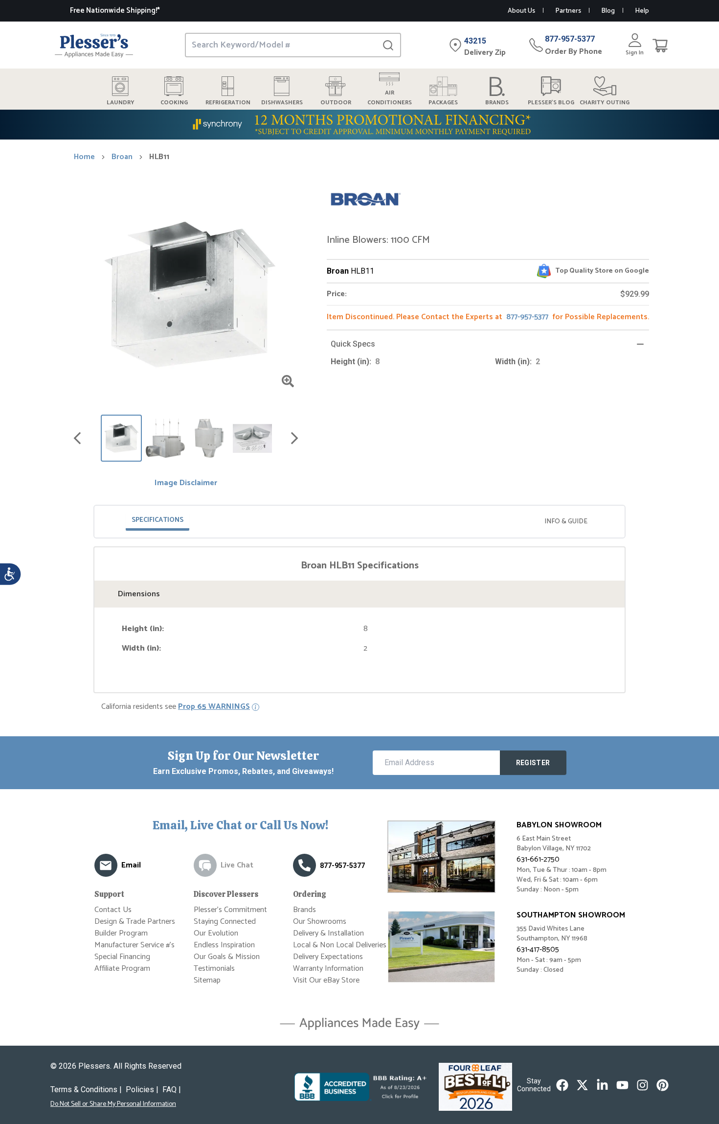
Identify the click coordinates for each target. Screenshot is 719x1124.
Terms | (86, 1089)
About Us (521, 11)
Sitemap (207, 980)
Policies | (142, 1089)
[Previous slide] (77, 438)
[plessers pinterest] (662, 1085)
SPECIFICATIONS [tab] (157, 520)
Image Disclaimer (186, 483)
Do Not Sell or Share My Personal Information (113, 1104)
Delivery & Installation (328, 933)
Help (642, 11)
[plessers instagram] (642, 1085)
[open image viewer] (288, 381)
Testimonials (214, 968)
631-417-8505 (538, 949)
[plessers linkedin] (602, 1085)
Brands (304, 909)
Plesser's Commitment (230, 909)
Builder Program (121, 933)
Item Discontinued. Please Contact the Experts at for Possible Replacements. (488, 317)
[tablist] (359, 522)
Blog (608, 11)
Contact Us (113, 909)
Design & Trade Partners (134, 921)
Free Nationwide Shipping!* (115, 10)
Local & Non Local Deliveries (339, 945)
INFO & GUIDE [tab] (565, 521)
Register (533, 763)
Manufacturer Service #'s (134, 945)
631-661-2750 (538, 859)
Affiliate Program (122, 968)
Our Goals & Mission (227, 956)
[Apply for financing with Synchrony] (359, 125)
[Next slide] (294, 438)
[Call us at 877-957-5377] (304, 865)
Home (84, 157)
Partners (568, 11)
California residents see (175, 707)
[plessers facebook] (562, 1085)
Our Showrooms (319, 921)
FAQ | (171, 1089)
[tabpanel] (359, 606)
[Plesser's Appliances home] (93, 45)
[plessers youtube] (622, 1085)
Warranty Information (328, 968)
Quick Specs (353, 344)
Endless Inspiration (224, 945)
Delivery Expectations (328, 956)
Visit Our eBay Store (326, 980)
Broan (122, 157)
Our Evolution (216, 933)
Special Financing (122, 956)
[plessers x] (582, 1085)
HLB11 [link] (159, 157)
